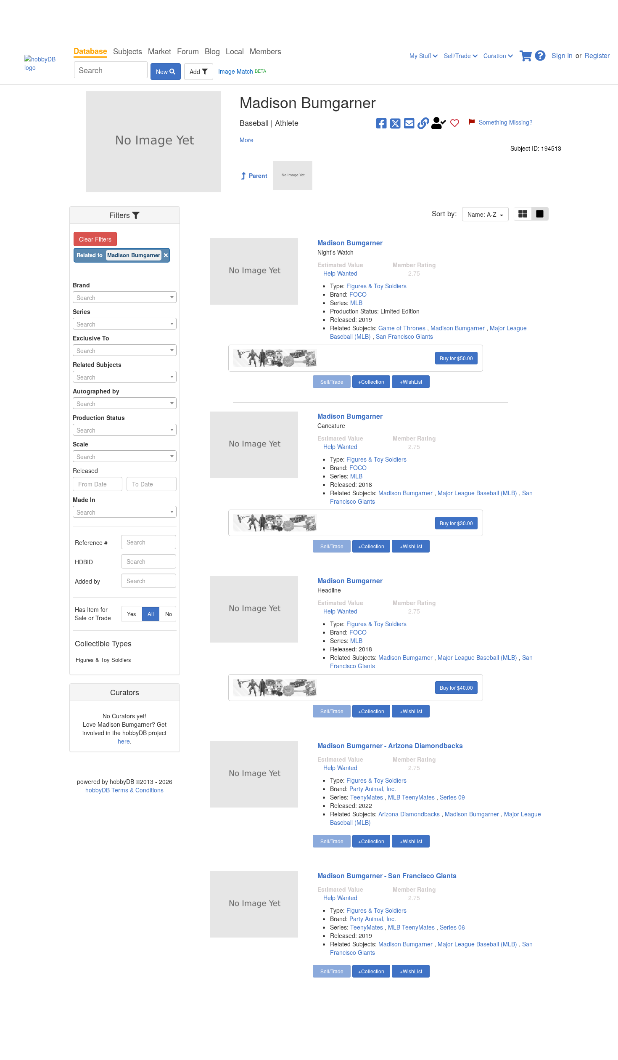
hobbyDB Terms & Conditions (124, 790)
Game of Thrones (401, 328)
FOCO (358, 294)
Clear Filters (95, 239)
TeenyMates (367, 797)
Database (90, 50)
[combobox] (125, 297)
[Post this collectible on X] (395, 122)
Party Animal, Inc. (372, 788)
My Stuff (421, 55)
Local (235, 50)
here (124, 741)
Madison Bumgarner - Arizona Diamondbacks (390, 745)
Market (159, 50)
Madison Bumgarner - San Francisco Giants (387, 875)
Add (196, 71)
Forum (188, 50)
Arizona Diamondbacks (409, 814)
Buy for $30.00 (456, 522)
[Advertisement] (309, 21)
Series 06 (452, 927)
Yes (131, 614)
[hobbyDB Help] (540, 53)
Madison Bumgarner (350, 242)
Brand (81, 285)
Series (81, 311)
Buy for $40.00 (456, 687)
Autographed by (96, 391)
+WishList (411, 381)
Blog (212, 50)
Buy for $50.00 (456, 357)
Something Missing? (506, 122)
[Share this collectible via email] (409, 122)
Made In (84, 499)
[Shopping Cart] (526, 53)
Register (597, 55)
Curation (495, 55)
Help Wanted (340, 273)
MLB (356, 302)
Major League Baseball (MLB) (477, 493)
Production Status (99, 417)
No (168, 614)
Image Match (242, 71)
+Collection (371, 381)
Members (265, 50)
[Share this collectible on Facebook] (381, 122)
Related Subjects (97, 364)
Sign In (562, 55)
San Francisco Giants (404, 336)
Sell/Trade (458, 55)
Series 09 (452, 797)
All (151, 614)
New (162, 71)
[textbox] (124, 297)
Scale (80, 444)
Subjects (127, 50)
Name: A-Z (483, 214)
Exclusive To (91, 338)
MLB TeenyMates (412, 797)
